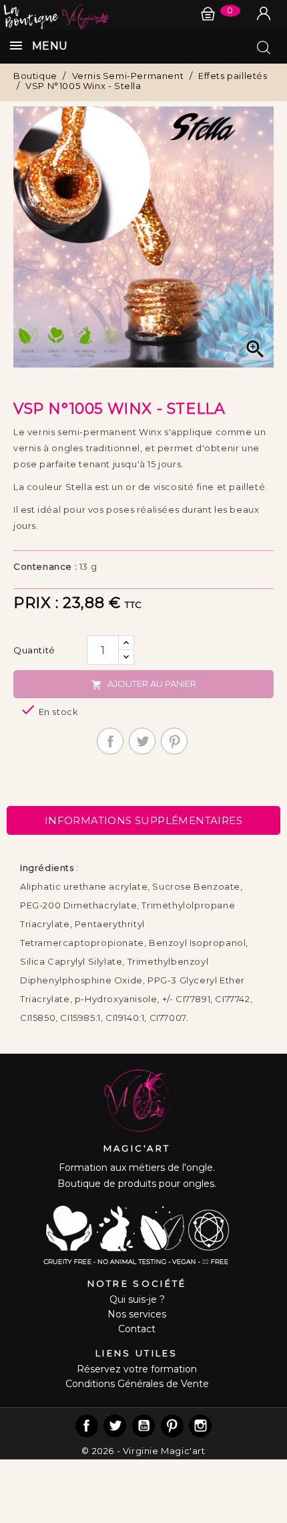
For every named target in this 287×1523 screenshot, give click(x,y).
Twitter (114, 1426)
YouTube (143, 1426)
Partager (110, 741)
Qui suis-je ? (137, 1299)
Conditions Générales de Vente (137, 1384)
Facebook (86, 1426)
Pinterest (174, 741)
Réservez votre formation (137, 1369)
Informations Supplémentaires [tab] (143, 820)
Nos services (136, 1314)
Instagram (200, 1426)
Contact (137, 1329)
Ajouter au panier (143, 684)
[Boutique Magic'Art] (143, 15)
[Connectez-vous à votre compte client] (264, 13)
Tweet (142, 741)
